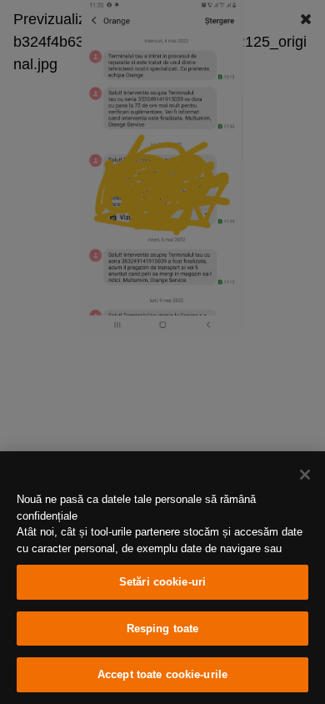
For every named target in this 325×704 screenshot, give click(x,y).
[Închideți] (305, 474)
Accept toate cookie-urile (163, 674)
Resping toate (163, 628)
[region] (162, 577)
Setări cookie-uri (162, 582)
